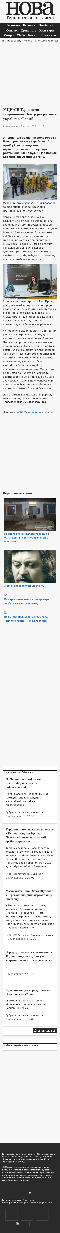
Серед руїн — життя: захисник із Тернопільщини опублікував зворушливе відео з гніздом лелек (29, 956)
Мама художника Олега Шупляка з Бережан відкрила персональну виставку (29, 895)
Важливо (36, 812)
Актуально (24, 812)
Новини (29, 25)
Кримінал (28, 30)
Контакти (48, 35)
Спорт (9, 35)
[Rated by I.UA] (23, 1224)
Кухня (33, 35)
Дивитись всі (44, 1030)
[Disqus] (30, 1095)
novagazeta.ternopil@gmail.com (35, 1203)
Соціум (12, 30)
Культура (46, 30)
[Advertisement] (30, 73)
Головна (13, 25)
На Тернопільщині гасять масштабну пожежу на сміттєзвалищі (24, 783)
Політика (46, 25)
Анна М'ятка (28, 1200)
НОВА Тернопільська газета (35, 412)
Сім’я (21, 35)
